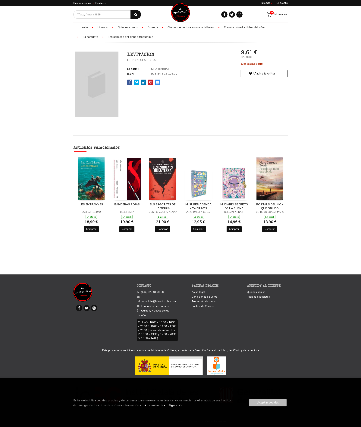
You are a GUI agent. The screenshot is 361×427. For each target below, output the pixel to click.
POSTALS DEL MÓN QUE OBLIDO (270, 206)
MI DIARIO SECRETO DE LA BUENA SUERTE (234, 206)
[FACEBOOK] (224, 14)
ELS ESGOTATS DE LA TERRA (163, 206)
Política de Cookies (203, 306)
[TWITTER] (232, 14)
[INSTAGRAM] (239, 14)
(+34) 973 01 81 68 (152, 292)
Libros (101, 27)
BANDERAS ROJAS (127, 204)
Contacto (100, 3)
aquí (143, 405)
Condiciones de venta (205, 297)
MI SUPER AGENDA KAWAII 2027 (198, 206)
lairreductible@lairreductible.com (157, 301)
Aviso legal (198, 292)
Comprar (91, 229)
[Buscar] (135, 14)
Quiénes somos (82, 3)
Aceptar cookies (268, 402)
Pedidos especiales (258, 297)
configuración (173, 405)
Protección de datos (204, 301)
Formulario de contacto (155, 306)
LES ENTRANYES (91, 204)
